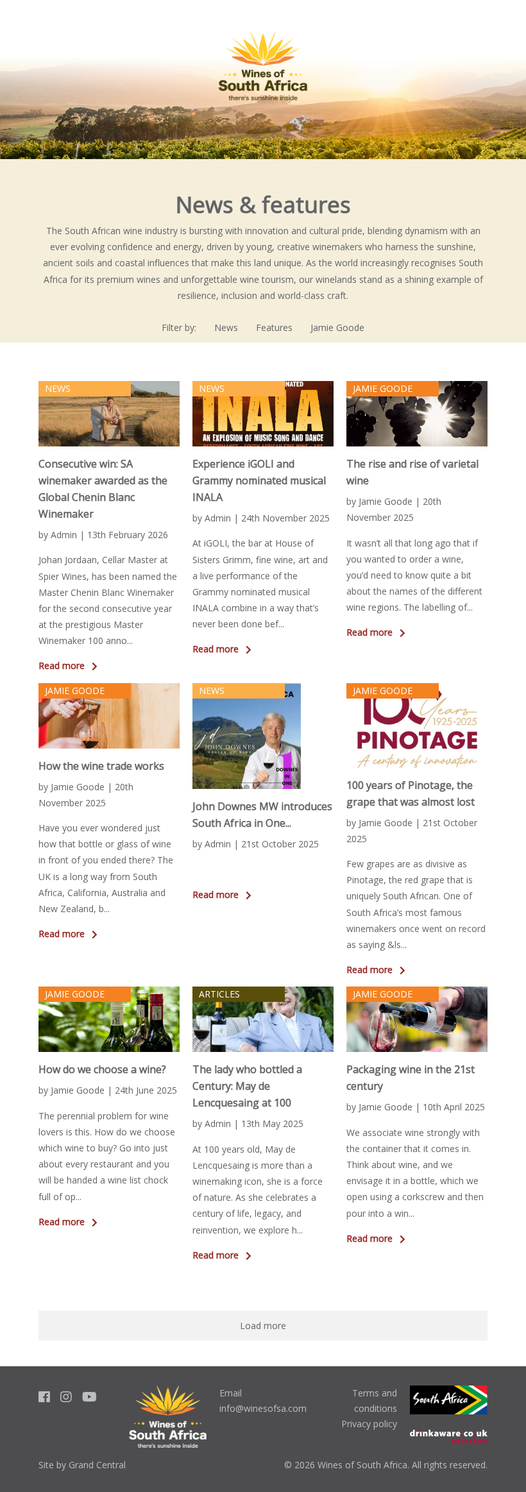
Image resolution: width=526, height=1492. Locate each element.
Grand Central (97, 1465)
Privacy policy (369, 1424)
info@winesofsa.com (263, 1408)
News (226, 327)
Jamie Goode (337, 327)
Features (274, 327)
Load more (263, 1325)
